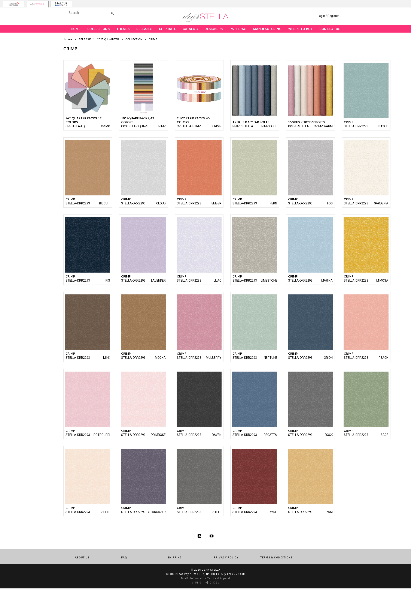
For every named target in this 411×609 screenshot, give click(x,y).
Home (68, 39)
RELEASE (85, 39)
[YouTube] (212, 536)
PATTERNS (238, 29)
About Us (82, 557)
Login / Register (328, 16)
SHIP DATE (167, 29)
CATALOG (190, 29)
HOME (75, 29)
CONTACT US (329, 29)
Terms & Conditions (276, 557)
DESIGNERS (214, 29)
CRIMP (153, 39)
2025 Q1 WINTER (108, 39)
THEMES (123, 29)
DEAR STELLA (211, 569)
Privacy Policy (226, 557)
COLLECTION (133, 39)
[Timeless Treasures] (13, 4)
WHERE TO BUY (300, 29)
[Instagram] (199, 536)
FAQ (124, 557)
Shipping (174, 557)
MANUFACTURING (267, 29)
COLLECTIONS (98, 29)
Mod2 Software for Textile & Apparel (205, 578)
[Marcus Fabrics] (61, 4)
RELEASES (144, 29)
